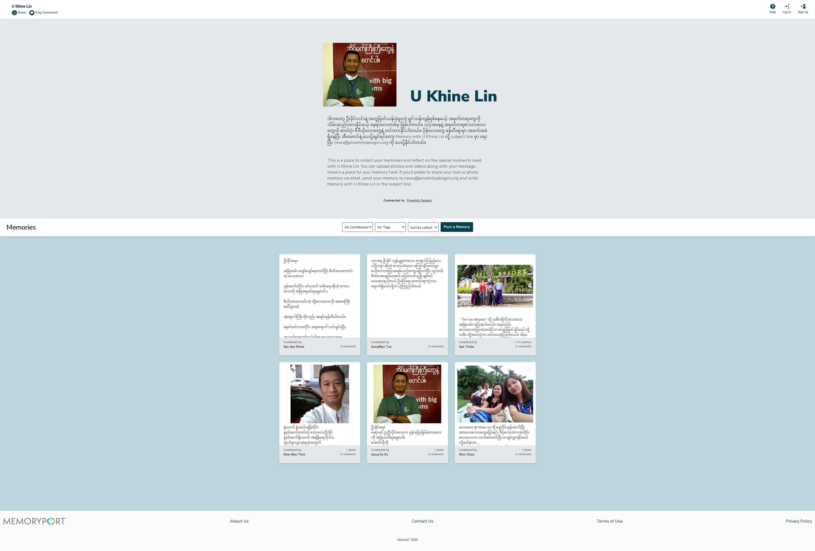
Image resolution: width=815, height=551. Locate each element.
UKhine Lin (22, 6)
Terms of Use (610, 521)
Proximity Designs (419, 200)
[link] (319, 304)
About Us (239, 521)
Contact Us (422, 521)
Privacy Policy (799, 521)
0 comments (348, 346)
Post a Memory (457, 226)
